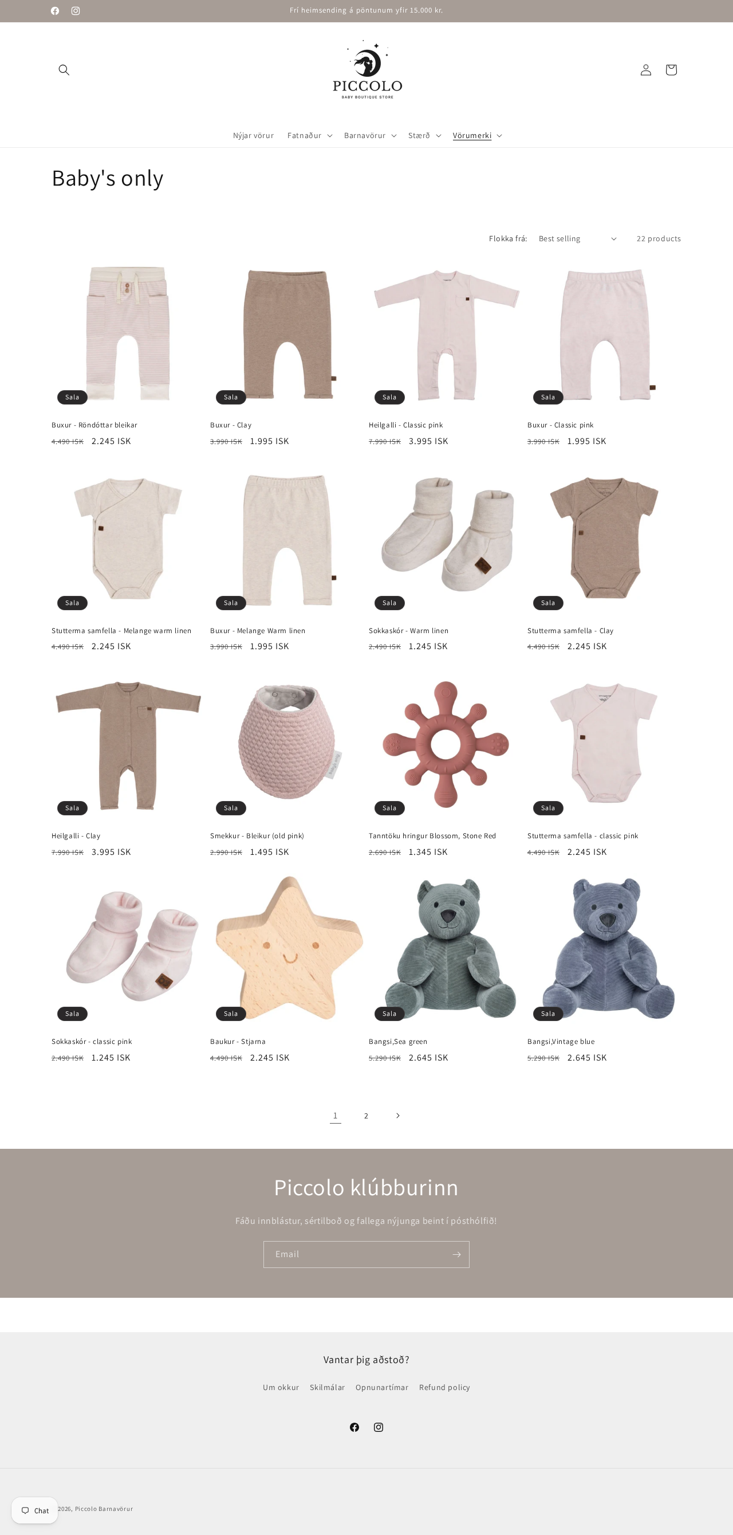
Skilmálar (327, 1387)
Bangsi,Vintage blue (560, 1041)
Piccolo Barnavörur (104, 1509)
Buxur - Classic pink (560, 425)
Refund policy (444, 1387)
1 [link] (335, 1115)
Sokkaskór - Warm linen (408, 630)
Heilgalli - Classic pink (406, 425)
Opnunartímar (382, 1387)
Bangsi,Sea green (398, 1041)
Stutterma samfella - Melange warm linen (121, 630)
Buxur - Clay (230, 425)
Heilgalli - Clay (76, 836)
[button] (64, 70)
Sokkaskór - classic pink (92, 1041)
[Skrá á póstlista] (456, 1254)
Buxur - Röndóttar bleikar (94, 425)
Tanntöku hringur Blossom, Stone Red (432, 836)
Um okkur (281, 1387)
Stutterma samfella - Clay (570, 630)
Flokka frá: (508, 238)
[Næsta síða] (397, 1115)
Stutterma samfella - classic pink (583, 836)
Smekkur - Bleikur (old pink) (257, 836)
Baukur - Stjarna (238, 1041)
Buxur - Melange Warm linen (258, 630)
